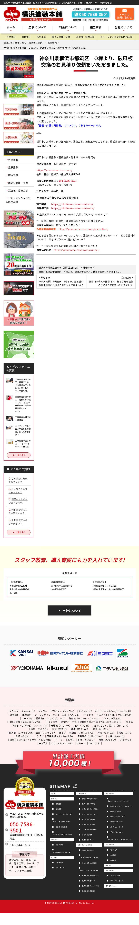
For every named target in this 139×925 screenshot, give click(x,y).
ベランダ (88, 714)
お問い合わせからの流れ (90, 809)
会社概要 (113, 855)
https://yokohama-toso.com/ (54, 170)
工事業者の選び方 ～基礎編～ (90, 858)
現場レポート (60, 868)
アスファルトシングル (62, 743)
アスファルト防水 (105, 714)
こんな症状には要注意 (89, 830)
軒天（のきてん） (106, 732)
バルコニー (75, 714)
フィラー (42, 711)
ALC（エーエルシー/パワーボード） (113, 711)
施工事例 (54, 857)
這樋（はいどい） (102, 729)
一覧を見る (20, 454)
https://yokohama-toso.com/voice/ (72, 208)
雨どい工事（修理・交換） (61, 822)
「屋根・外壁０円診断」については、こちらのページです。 (69, 125)
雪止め (129, 722)
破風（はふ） (126, 732)
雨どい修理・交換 (61, 36)
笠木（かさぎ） (82, 725)
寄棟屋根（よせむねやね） (60, 736)
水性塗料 (27, 714)
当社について (72, 610)
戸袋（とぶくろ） (40, 729)
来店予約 (108, 865)
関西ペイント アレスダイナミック (119, 801)
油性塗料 (14, 714)
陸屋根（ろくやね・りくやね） (85, 718)
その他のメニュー (111, 886)
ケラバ (40, 736)
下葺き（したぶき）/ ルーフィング (30, 725)
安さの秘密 (59, 845)
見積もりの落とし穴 (88, 881)
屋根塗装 (26, 36)
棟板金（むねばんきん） (81, 732)
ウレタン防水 (124, 714)
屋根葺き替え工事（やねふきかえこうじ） (101, 722)
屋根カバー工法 (69, 722)
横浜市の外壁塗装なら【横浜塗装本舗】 (61, 903)
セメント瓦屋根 (112, 718)
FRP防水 (43, 743)
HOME (53, 794)
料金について (55, 839)
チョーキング (28, 711)
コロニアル (94, 743)
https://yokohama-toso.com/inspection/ (83, 229)
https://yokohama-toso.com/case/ (72, 204)
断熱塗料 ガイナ (115, 811)
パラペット (126, 739)
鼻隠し (71, 739)
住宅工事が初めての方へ (90, 799)
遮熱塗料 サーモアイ (117, 822)
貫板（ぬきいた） (24, 736)
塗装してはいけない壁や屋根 (89, 870)
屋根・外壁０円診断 (88, 804)
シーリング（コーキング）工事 (51, 714)
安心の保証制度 (87, 835)
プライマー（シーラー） (63, 711)
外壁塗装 (11, 36)
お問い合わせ (110, 870)
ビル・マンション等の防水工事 (116, 36)
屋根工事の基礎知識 (88, 891)
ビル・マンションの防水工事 (62, 834)
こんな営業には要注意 (89, 863)
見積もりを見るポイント (90, 876)
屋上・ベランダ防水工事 (64, 814)
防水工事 (41, 36)
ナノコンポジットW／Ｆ (118, 816)
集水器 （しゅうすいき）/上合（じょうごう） (32, 732)
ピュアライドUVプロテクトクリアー (119, 839)
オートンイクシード (88, 824)
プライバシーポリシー (117, 881)
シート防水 (27, 718)
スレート (81, 743)
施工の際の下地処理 (88, 819)
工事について (81, 794)
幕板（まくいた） (80, 729)
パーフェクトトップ (116, 827)
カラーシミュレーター (89, 814)
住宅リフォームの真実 (84, 845)
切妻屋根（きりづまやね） (91, 736)
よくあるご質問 (115, 876)
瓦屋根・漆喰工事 (85, 36)
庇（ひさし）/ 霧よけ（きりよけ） (112, 725)
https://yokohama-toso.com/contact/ (77, 250)
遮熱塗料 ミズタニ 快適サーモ (121, 806)
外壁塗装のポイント (88, 850)
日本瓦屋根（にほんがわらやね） (26, 722)
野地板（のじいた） (61, 725)
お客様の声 (59, 863)
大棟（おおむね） (117, 736)
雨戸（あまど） (60, 729)
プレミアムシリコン (116, 832)
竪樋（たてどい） (108, 739)
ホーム (11, 27)
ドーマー (60, 739)
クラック (13, 711)
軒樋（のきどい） (87, 739)
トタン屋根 (51, 722)
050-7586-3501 (68, 180)
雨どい (62, 732)
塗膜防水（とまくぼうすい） (51, 718)
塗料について (110, 794)
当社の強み (114, 850)
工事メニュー (55, 799)
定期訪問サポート (88, 840)
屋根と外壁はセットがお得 (91, 886)
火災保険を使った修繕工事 (61, 852)
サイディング (85, 711)
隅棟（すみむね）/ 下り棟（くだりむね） (31, 739)
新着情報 (113, 860)
